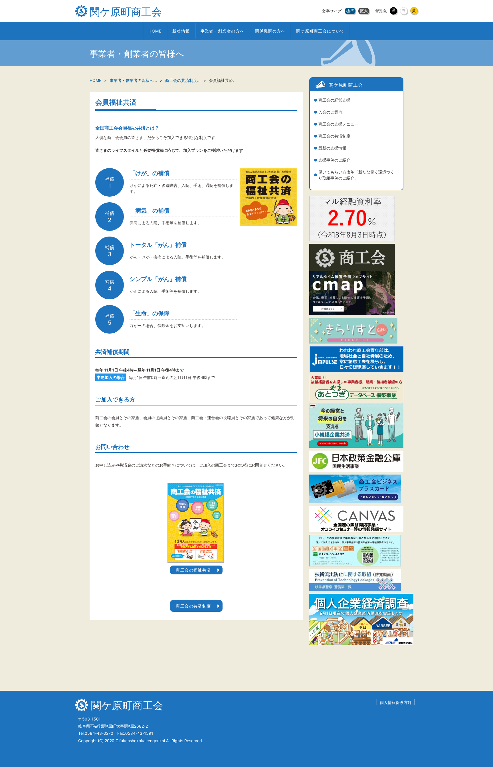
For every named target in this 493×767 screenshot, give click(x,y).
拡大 (364, 10)
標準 (350, 10)
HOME (95, 80)
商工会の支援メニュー (338, 124)
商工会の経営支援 (334, 100)
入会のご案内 (330, 112)
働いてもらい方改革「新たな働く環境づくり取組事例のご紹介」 (356, 174)
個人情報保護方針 (396, 702)
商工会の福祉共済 (193, 570)
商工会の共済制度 (334, 136)
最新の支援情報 (332, 148)
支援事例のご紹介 (334, 160)
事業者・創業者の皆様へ (131, 80)
